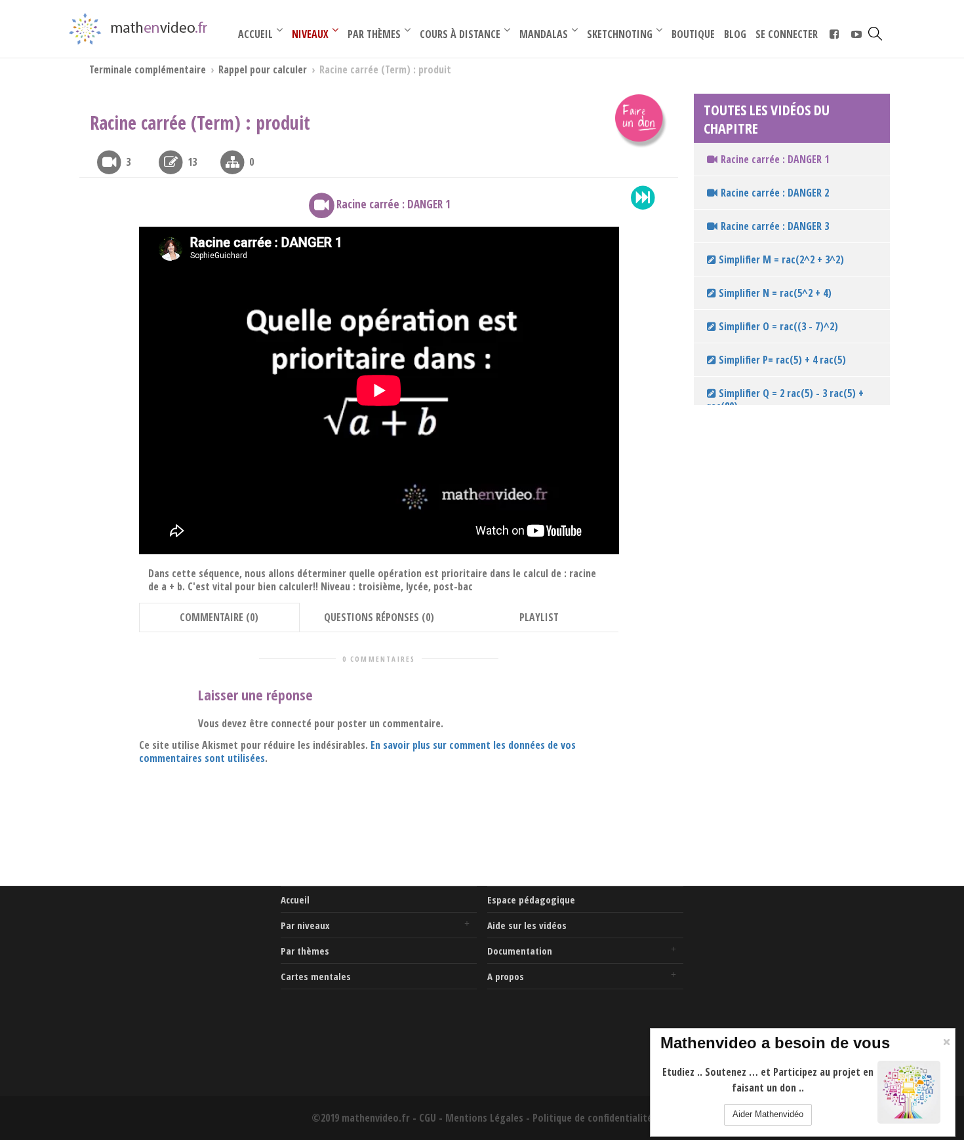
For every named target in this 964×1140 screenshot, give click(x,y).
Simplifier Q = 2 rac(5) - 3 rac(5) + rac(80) (785, 399)
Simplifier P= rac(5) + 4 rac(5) (781, 359)
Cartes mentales (316, 976)
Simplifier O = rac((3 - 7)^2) (777, 326)
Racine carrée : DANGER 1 (775, 159)
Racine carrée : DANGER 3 (775, 226)
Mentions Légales (484, 1118)
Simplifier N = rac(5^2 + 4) (774, 293)
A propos (505, 976)
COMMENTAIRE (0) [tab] (219, 617)
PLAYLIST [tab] (539, 617)
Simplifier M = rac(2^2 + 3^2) (780, 259)
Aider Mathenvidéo (768, 1114)
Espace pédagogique (531, 899)
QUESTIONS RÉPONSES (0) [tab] (379, 617)
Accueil (295, 899)
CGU (427, 1118)
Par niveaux (305, 925)
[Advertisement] (172, 968)
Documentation (519, 950)
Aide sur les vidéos (527, 925)
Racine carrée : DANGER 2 (775, 192)
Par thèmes (305, 950)
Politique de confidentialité (592, 1118)
